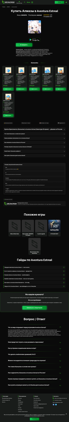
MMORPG (8, 6)
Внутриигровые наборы (7, 398)
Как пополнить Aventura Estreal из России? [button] (14, 142)
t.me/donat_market (57, 400)
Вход (59, 2)
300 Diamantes (19, 74)
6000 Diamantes (6, 100)
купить (9, 89)
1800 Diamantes (46, 74)
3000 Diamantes (59, 74)
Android (39, 15)
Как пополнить (37, 398)
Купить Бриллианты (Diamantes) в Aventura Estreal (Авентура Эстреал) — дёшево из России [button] (33, 129)
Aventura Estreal (14, 6)
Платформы (20, 402)
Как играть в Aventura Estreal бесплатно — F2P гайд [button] (16, 282)
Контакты (20, 409)
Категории (20, 404)
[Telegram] (66, 2)
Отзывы (19, 407)
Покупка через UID (6, 400)
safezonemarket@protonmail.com (60, 398)
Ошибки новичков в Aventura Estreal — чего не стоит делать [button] (19, 278)
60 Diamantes (6, 74)
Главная (3, 6)
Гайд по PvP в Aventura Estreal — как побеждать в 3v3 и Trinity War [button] (20, 286)
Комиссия (36, 402)
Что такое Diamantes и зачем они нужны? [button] (14, 134)
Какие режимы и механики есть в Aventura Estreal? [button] (17, 138)
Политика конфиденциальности (40, 404)
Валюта (3, 402)
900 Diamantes (32, 74)
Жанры (19, 400)
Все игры (20, 398)
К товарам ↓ (24, 45)
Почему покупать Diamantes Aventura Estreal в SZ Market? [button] (18, 147)
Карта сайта (36, 405)
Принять (34, 419)
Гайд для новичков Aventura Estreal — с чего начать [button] (17, 267)
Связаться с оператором (34, 308)
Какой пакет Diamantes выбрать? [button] (12, 151)
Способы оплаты (37, 400)
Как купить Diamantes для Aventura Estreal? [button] (14, 155)
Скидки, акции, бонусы (23, 411)
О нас (19, 405)
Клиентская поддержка (38, 407)
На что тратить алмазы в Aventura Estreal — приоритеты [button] (18, 271)
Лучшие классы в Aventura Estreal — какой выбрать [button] (17, 275)
